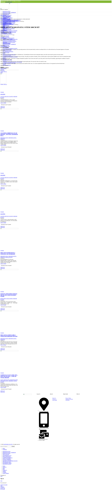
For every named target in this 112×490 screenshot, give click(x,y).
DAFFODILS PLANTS (8, 444)
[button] (2, 106)
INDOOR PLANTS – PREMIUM (9, 44)
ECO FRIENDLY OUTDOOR (8, 28)
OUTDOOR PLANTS (7, 50)
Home (1, 19)
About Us (54, 398)
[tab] (37, 42)
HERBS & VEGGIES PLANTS (9, 40)
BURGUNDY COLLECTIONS (6, 298)
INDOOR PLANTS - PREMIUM (6, 380)
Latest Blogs (54, 400)
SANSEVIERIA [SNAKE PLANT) (7, 24)
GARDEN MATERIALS (7, 33)
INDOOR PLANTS (7, 19)
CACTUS (2, 94)
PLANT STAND (6, 52)
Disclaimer (68, 400)
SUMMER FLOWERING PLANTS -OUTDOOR (12, 62)
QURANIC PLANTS (7, 55)
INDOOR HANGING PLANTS (9, 42)
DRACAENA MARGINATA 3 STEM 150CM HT (10, 21)
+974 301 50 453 (13, 32)
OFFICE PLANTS (8, 257)
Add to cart (3, 36)
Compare (4, 472)
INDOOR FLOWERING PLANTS (9, 41)
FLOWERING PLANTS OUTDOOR (10, 30)
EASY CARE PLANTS (5, 379)
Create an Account (3, 484)
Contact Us (54, 399)
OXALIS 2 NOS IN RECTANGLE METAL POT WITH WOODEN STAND (8, 295)
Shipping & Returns (69, 399)
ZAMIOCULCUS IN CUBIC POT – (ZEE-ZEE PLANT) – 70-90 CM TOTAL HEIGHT (9, 376)
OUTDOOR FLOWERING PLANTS (10, 48)
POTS (4, 53)
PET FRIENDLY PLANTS (8, 51)
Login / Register (6, 473)
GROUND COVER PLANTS (8, 38)
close (1, 476)
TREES (4, 64)
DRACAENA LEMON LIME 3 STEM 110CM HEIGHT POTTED (8, 335)
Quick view (2, 107)
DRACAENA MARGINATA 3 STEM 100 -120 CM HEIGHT (7, 253)
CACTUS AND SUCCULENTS (6, 96)
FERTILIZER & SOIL (7, 29)
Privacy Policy (68, 398)
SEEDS (4, 57)
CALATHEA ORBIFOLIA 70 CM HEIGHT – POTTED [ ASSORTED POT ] (9, 134)
